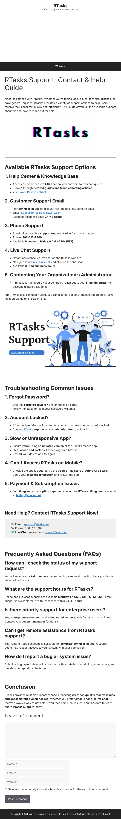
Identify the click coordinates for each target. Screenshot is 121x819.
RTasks (61, 5)
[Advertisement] (60, 38)
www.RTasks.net (56, 532)
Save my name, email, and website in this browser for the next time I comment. (58, 789)
